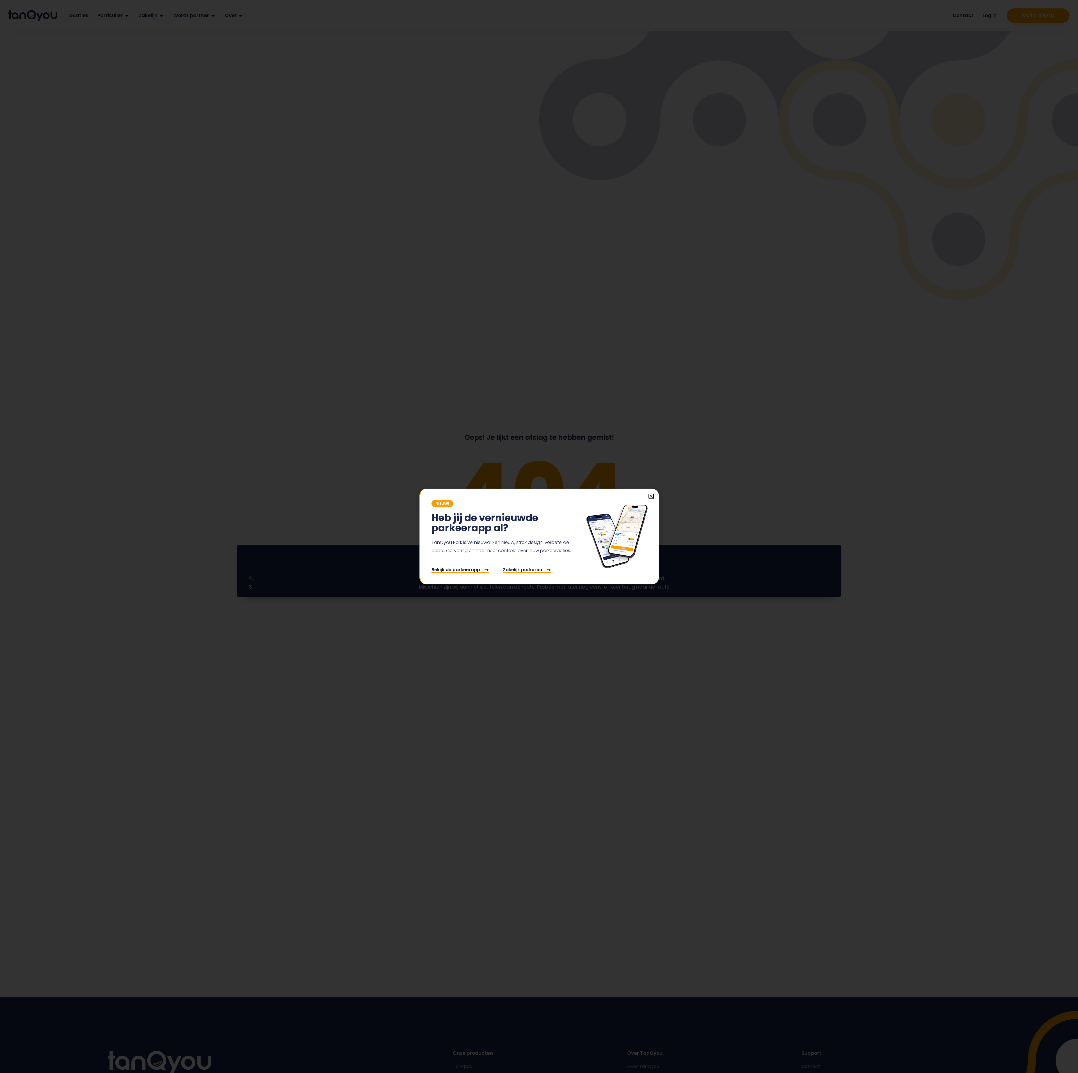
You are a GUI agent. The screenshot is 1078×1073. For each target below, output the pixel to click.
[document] (539, 536)
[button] (651, 496)
